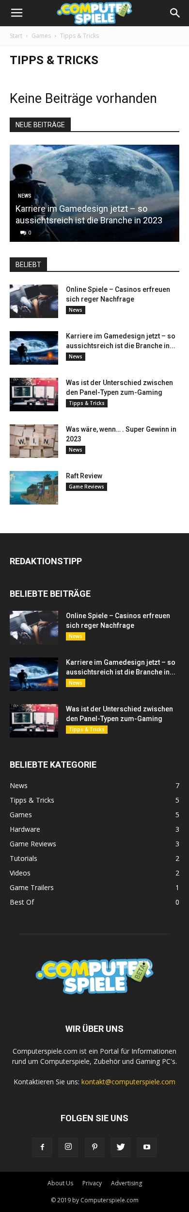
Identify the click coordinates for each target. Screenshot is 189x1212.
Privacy (92, 1183)
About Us (60, 1183)
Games (41, 36)
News (75, 309)
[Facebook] (42, 1147)
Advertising (126, 1183)
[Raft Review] (34, 488)
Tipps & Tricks (87, 403)
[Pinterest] (94, 1147)
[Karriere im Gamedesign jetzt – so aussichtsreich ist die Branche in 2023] (34, 348)
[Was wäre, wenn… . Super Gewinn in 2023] (34, 441)
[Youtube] (147, 1147)
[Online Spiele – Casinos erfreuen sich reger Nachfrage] (34, 301)
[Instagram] (68, 1147)
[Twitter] (120, 1147)
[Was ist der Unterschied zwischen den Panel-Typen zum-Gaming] (34, 394)
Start (16, 36)
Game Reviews (86, 486)
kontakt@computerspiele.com (128, 1081)
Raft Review (84, 476)
